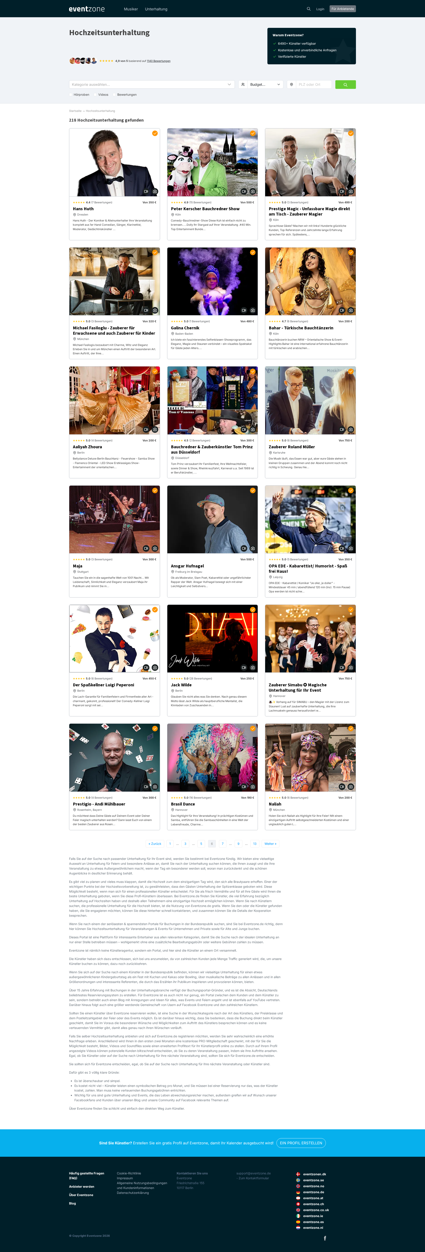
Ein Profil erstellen (301, 1143)
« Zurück (155, 843)
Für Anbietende (343, 9)
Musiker (131, 9)
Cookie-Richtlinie (129, 1173)
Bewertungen (127, 94)
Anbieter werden (81, 1186)
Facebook (325, 1238)
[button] (152, 84)
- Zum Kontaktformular (252, 1178)
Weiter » (270, 843)
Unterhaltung (156, 9)
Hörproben (81, 94)
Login (320, 9)
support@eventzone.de (253, 1173)
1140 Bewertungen (158, 61)
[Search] (309, 8)
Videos (103, 94)
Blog (72, 1203)
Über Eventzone (81, 1195)
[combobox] (314, 84)
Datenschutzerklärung (133, 1193)
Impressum (125, 1178)
